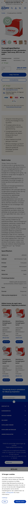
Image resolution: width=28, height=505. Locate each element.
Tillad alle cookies (20, 501)
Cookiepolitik (10, 492)
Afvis (5, 501)
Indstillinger (4, 497)
